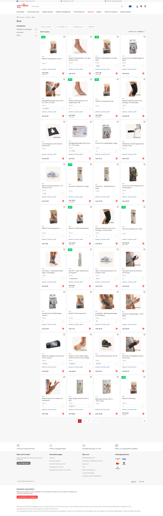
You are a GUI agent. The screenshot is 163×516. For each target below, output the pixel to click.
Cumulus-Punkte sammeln (57, 464)
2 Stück (44, 233)
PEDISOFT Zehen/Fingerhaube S (79, 228)
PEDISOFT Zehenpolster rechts (52, 59)
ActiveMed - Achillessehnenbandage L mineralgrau (53, 272)
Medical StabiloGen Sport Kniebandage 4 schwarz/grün (105, 229)
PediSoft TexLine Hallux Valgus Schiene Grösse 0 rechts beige (79, 357)
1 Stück (44, 63)
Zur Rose (100, 461)
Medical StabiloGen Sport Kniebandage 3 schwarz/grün (132, 102)
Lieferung (52, 458)
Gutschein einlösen (54, 461)
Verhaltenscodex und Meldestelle (91, 476)
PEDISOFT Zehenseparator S (51, 228)
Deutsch (133, 481)
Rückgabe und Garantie (56, 467)
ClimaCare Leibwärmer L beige (79, 186)
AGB (83, 467)
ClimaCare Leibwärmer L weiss (132, 229)
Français (141, 481)
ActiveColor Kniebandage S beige (106, 143)
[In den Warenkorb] (63, 74)
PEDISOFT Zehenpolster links (104, 101)
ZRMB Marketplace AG (88, 458)
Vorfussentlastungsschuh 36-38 (106, 356)
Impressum (85, 464)
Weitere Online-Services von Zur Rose (59, 470)
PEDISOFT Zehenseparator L (78, 313)
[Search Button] (122, 6)
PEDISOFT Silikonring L (129, 398)
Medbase (93, 461)
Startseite (21, 17)
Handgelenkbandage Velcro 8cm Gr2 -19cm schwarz (53, 102)
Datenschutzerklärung (88, 470)
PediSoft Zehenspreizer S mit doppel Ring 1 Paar (78, 102)
